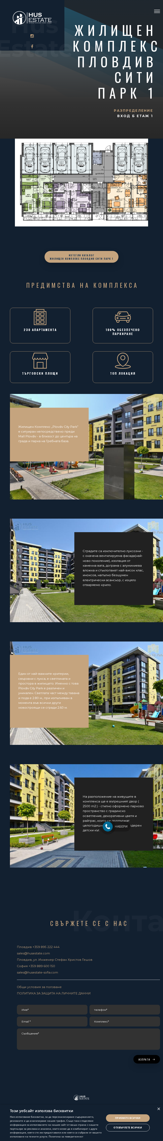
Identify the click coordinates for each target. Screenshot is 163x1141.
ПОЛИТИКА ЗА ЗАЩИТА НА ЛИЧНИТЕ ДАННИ (54, 993)
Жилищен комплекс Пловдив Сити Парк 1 (117, 61)
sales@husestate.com (33, 953)
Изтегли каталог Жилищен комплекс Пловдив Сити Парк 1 (81, 257)
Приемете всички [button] (128, 1118)
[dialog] (81, 1123)
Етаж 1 (145, 116)
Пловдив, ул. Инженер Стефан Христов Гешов (54, 960)
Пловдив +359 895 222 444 (38, 947)
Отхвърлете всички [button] (128, 1127)
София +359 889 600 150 (36, 966)
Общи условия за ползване (39, 987)
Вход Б (127, 116)
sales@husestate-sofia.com (37, 972)
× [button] (158, 1109)
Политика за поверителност (66, 1136)
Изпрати (145, 1059)
